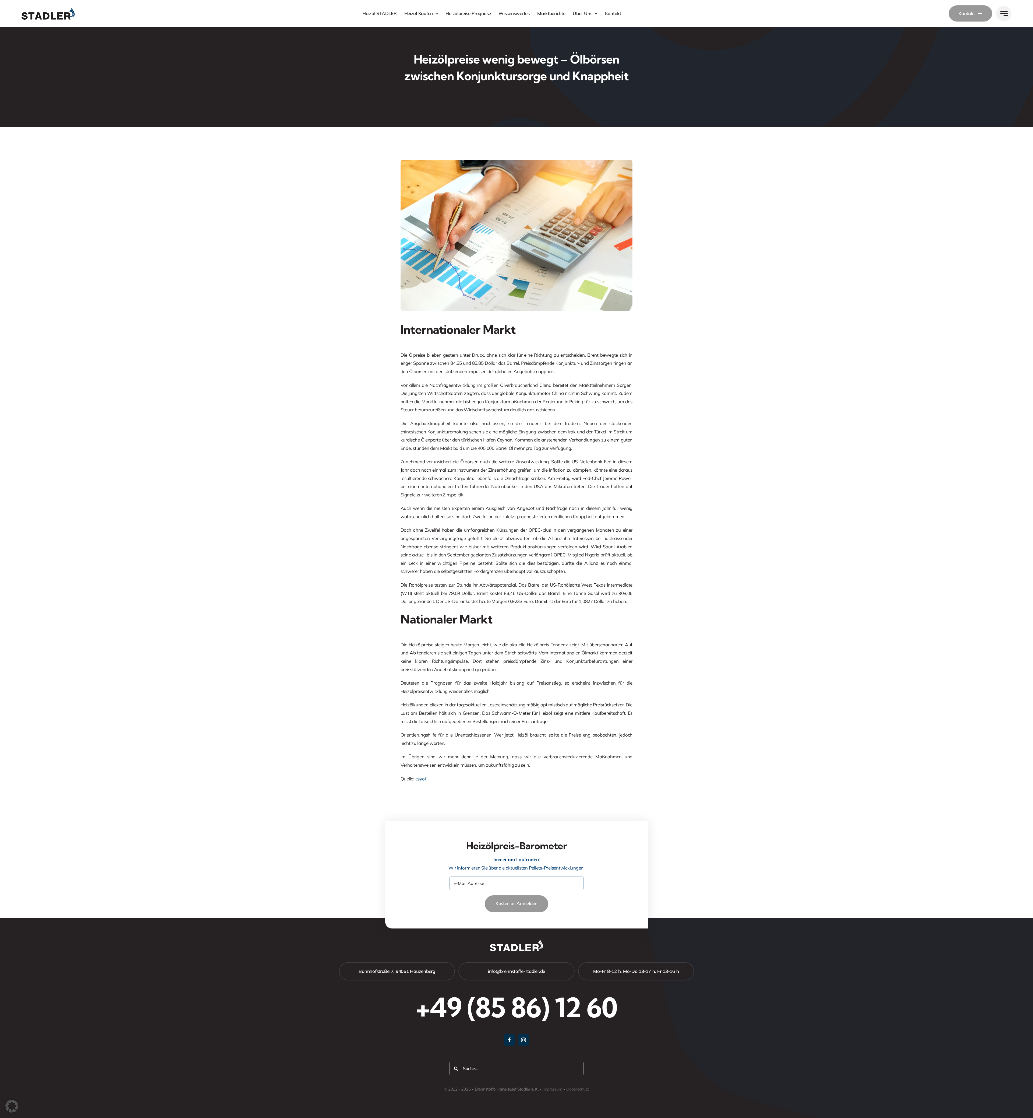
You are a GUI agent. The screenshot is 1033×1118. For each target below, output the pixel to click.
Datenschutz (577, 1089)
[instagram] (523, 1040)
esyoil (421, 778)
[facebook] (509, 1040)
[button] (12, 1106)
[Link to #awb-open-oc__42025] (1003, 13)
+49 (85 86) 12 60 (516, 1007)
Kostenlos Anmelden (516, 903)
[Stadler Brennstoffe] (48, 10)
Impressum (552, 1089)
